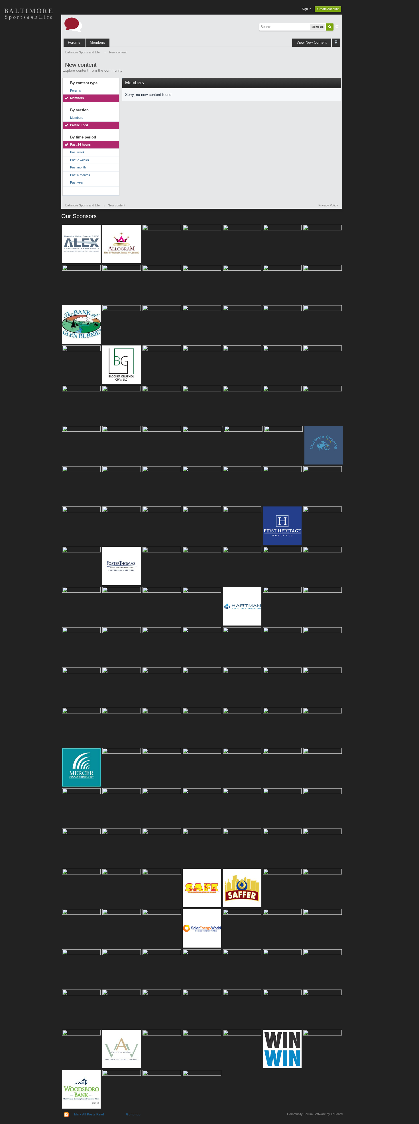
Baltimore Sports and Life (82, 205)
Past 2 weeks (79, 160)
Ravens (28, 54)
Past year (77, 182)
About (28, 134)
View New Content (311, 42)
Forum (28, 114)
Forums (74, 42)
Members (97, 42)
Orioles (28, 34)
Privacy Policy (328, 205)
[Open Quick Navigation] (336, 43)
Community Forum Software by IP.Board (315, 1114)
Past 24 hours (80, 144)
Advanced (337, 26)
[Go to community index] (73, 24)
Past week (77, 152)
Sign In (306, 9)
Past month (78, 167)
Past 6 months (80, 175)
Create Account (328, 9)
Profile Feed (79, 125)
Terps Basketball (28, 74)
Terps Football (28, 94)
